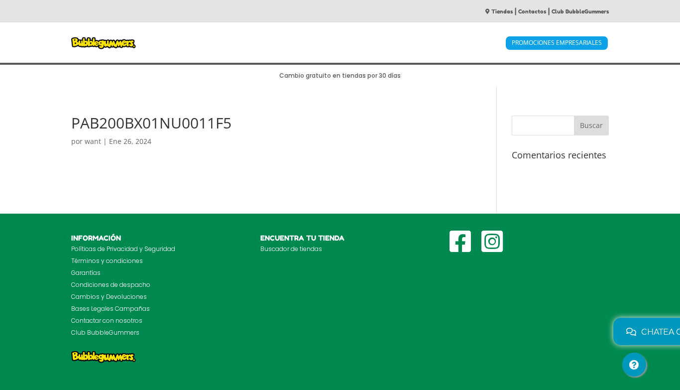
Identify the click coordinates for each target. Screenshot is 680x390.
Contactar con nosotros (106, 320)
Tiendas (502, 11)
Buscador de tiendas (291, 249)
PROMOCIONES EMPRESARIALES (557, 42)
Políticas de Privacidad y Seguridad (123, 249)
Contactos (532, 11)
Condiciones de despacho (110, 284)
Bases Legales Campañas (110, 308)
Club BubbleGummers (580, 11)
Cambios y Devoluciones (109, 296)
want (93, 141)
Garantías (86, 272)
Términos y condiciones (107, 261)
